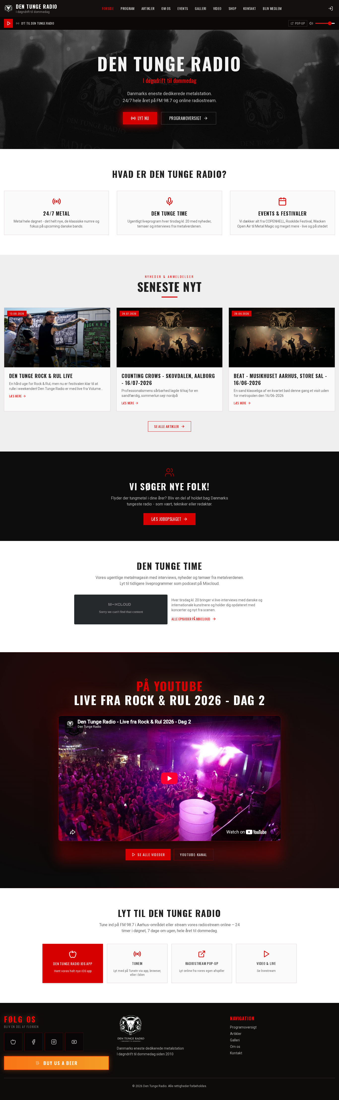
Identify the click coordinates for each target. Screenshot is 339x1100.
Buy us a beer (60, 1063)
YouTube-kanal (193, 854)
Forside (108, 8)
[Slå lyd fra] (311, 23)
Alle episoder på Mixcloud (190, 618)
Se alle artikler (166, 426)
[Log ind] (330, 8)
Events (182, 8)
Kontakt (249, 8)
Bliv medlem (272, 8)
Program (127, 8)
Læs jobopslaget (166, 519)
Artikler (148, 8)
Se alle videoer (151, 854)
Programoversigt (185, 118)
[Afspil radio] (8, 23)
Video (217, 8)
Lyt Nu (143, 118)
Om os (165, 8)
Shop (232, 8)
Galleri (200, 8)
